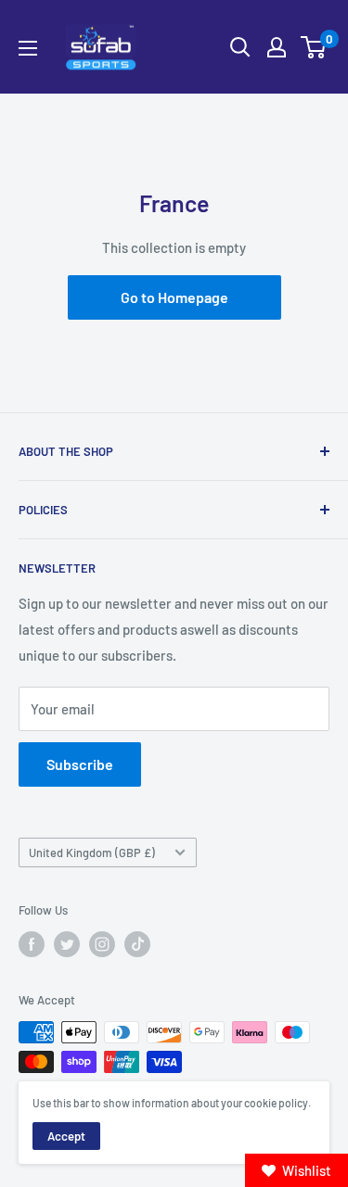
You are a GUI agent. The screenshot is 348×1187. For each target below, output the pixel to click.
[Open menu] (28, 48)
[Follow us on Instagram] (102, 944)
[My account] (276, 47)
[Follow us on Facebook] (32, 944)
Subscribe (79, 764)
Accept (66, 1136)
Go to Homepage (174, 297)
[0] (314, 47)
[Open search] (240, 47)
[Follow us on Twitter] (67, 944)
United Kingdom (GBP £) (92, 852)
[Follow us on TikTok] (137, 944)
